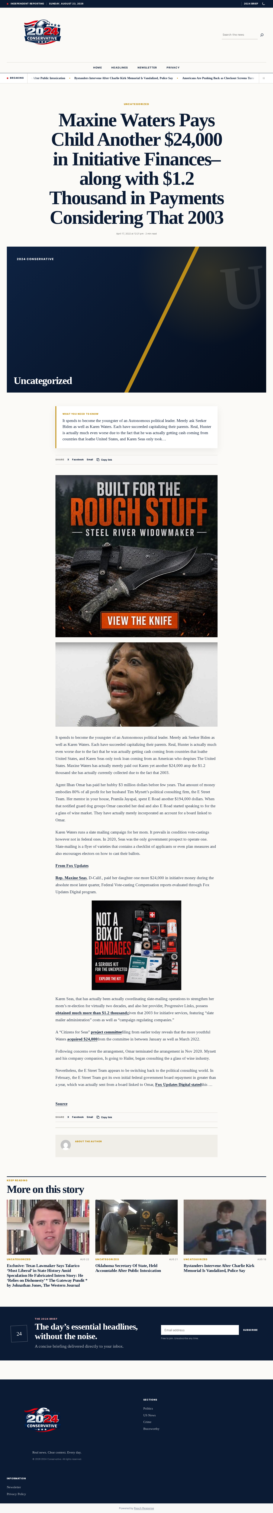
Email (90, 459)
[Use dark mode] (263, 4)
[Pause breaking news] (262, 78)
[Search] (262, 35)
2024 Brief (251, 3)
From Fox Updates (72, 865)
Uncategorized (136, 104)
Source (61, 1103)
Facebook (78, 459)
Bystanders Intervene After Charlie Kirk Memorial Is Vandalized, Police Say (88, 78)
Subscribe (250, 1329)
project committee (106, 1032)
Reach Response (144, 1508)
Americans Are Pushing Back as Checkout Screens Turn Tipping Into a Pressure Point (202, 78)
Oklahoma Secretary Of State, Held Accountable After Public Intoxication (128, 1268)
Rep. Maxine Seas (71, 878)
